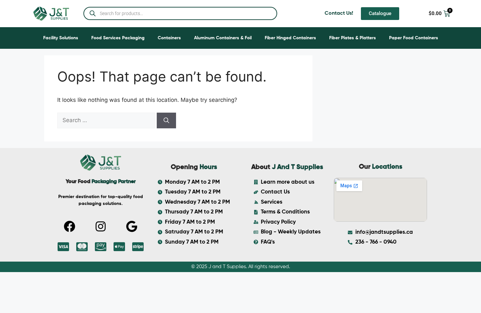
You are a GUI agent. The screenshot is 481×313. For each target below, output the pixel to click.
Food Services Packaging (118, 38)
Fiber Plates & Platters (352, 38)
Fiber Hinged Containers (290, 38)
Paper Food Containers (413, 38)
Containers (169, 38)
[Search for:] (107, 120)
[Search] (166, 120)
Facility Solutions (60, 38)
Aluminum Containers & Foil (223, 38)
